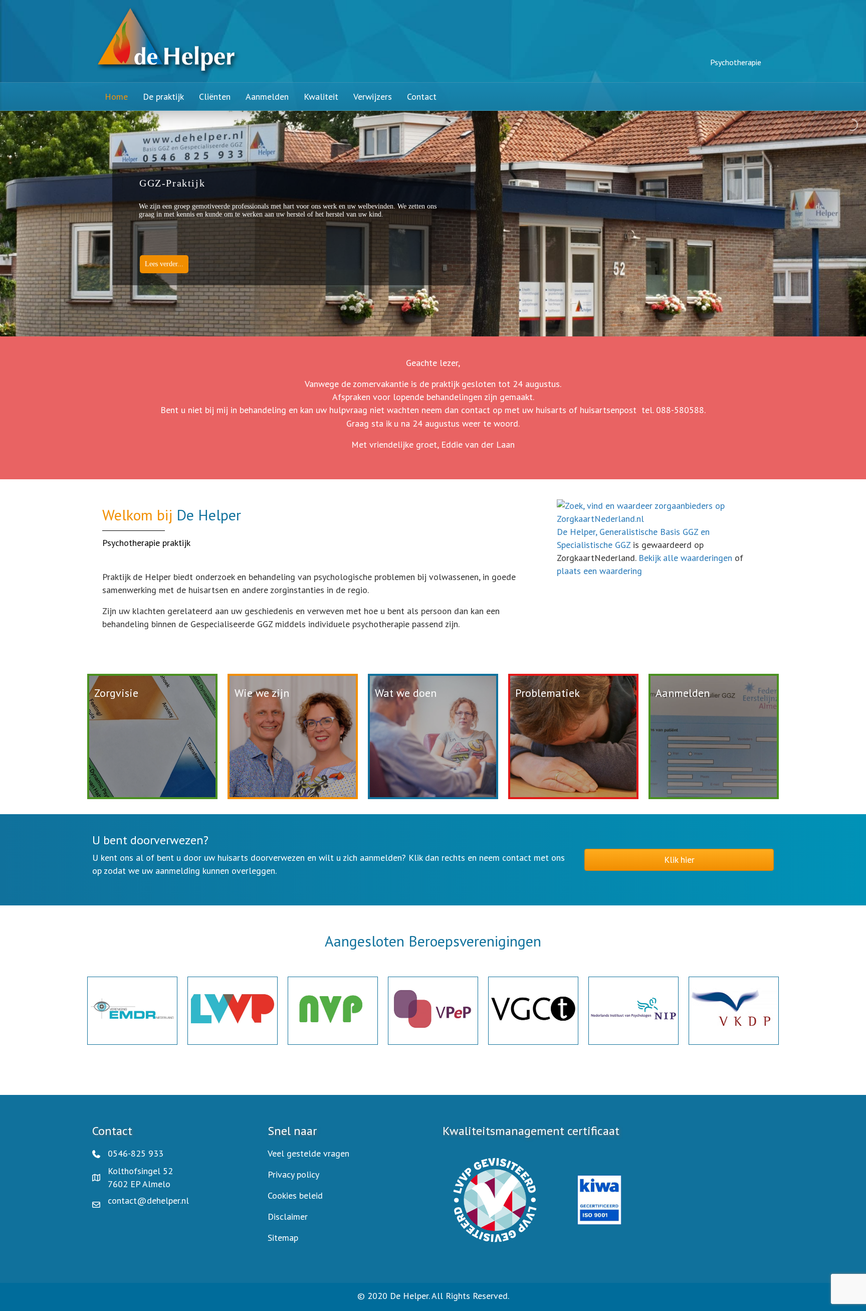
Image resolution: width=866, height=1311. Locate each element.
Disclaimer (288, 1216)
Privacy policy (293, 1174)
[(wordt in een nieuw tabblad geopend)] (495, 1199)
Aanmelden (267, 96)
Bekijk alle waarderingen (685, 558)
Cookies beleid (295, 1195)
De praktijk (163, 96)
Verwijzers (372, 96)
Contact (422, 96)
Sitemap (283, 1237)
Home (116, 96)
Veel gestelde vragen (308, 1153)
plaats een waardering (599, 571)
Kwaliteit (321, 96)
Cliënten (215, 96)
